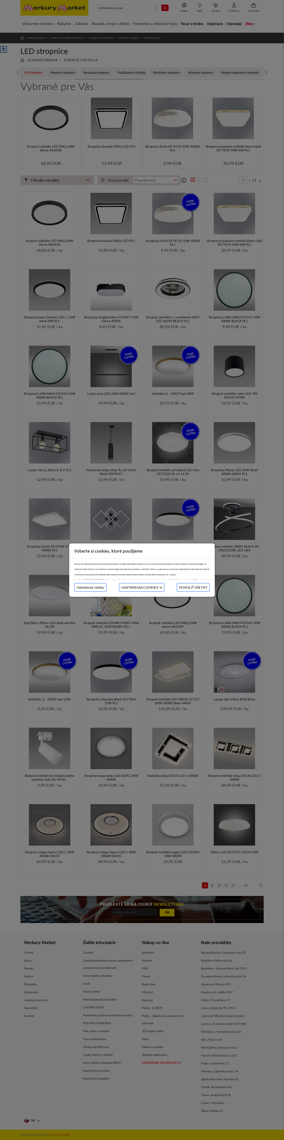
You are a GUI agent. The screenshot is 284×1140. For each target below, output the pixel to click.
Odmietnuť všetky (90, 587)
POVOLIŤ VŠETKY (193, 587)
